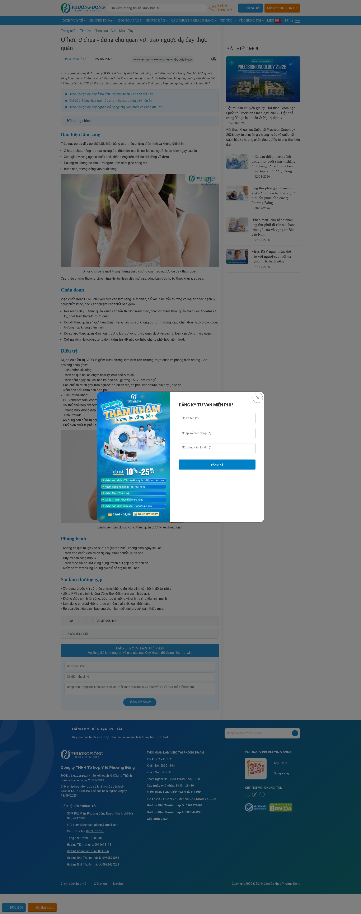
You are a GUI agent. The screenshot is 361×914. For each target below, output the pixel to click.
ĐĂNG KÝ (217, 464)
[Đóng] (258, 398)
